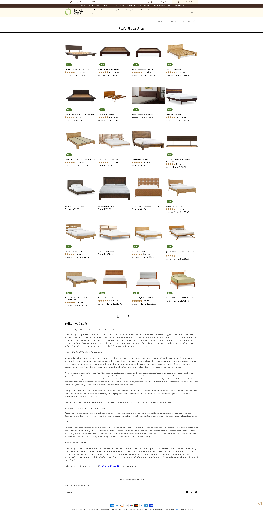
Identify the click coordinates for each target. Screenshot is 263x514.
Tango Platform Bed (106, 114)
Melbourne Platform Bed (74, 206)
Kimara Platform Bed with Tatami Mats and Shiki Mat (80, 299)
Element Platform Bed (107, 206)
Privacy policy (117, 509)
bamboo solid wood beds (111, 466)
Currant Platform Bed (73, 251)
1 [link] (117, 316)
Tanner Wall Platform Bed (108, 159)
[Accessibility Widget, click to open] (260, 503)
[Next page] (145, 316)
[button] (196, 11)
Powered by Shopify (92, 509)
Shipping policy (142, 509)
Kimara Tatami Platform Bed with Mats (80, 159)
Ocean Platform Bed (140, 159)
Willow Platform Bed (174, 206)
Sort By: (161, 21)
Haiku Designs (80, 509)
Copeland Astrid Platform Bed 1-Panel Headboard (180, 252)
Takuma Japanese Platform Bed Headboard (178, 160)
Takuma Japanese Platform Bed (77, 69)
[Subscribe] (99, 492)
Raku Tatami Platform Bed (108, 69)
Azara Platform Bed (173, 114)
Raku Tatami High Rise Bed (142, 69)
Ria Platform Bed (138, 251)
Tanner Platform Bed (106, 251)
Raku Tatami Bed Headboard (143, 114)
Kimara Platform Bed (174, 69)
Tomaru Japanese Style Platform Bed (79, 114)
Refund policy (105, 509)
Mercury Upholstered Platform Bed (146, 298)
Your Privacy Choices (186, 509)
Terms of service (129, 509)
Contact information (157, 509)
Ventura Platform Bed (106, 298)
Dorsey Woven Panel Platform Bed (145, 206)
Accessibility (170, 509)
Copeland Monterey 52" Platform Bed (180, 298)
